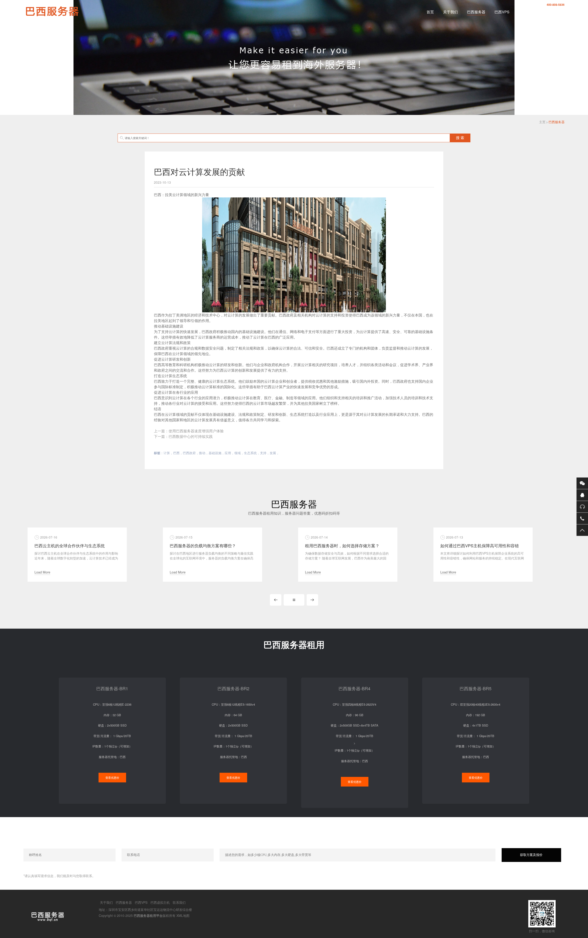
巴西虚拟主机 (530, 11)
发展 (273, 452)
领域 (237, 452)
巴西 (176, 452)
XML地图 (182, 915)
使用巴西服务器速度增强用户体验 (196, 430)
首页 (430, 11)
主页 (542, 122)
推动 (202, 452)
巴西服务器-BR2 (233, 688)
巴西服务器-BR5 (476, 688)
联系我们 (557, 11)
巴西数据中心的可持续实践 (191, 436)
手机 (582, 518)
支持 (263, 452)
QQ (582, 495)
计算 (167, 452)
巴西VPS (502, 11)
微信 (582, 483)
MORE (294, 600)
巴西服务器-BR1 (112, 688)
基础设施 (215, 452)
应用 (228, 452)
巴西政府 (189, 452)
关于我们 (450, 11)
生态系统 (250, 452)
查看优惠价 (112, 777)
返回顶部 (582, 530)
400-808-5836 (556, 5)
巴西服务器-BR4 (354, 688)
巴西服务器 (476, 11)
